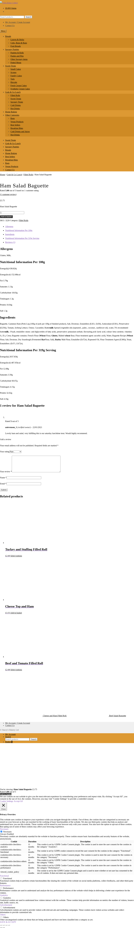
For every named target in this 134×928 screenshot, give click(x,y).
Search (28, 17)
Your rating (4, 451)
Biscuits (13, 82)
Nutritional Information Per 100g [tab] (18, 230)
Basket (8, 742)
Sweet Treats (10, 66)
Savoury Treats (16, 102)
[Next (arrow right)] (4, 927)
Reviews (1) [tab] (10, 242)
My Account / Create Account (17, 22)
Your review (6, 471)
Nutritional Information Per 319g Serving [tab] (22, 238)
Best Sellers (15, 125)
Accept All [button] (18, 801)
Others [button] (2, 915)
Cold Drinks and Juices (20, 131)
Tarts (12, 79)
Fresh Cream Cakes (18, 85)
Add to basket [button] (16, 613)
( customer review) (8, 194)
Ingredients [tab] (9, 234)
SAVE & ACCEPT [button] (8, 922)
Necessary (7, 832)
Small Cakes (15, 69)
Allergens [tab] (9, 226)
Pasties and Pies (17, 56)
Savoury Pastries (12, 49)
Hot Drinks (15, 108)
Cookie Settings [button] (6, 801)
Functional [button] (4, 876)
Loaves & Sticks (17, 39)
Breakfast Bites (16, 128)
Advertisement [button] (6, 905)
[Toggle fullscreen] (4, 925)
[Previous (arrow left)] (1, 927)
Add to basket (6, 217)
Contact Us (10, 25)
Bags (12, 118)
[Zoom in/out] (1, 925)
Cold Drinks (15, 105)
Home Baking (11, 112)
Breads (8, 36)
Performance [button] (5, 885)
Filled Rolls (15, 95)
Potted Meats (15, 62)
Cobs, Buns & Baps (18, 43)
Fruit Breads (15, 46)
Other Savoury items (18, 59)
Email (3, 484)
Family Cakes (16, 76)
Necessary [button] (4, 829)
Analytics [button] (4, 895)
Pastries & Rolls (17, 53)
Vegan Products (16, 122)
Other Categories (12, 115)
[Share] (6, 925)
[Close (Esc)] (9, 925)
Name (3, 477)
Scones (13, 72)
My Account (10, 734)
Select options (16, 556)
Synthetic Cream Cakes (20, 89)
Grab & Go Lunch (13, 92)
